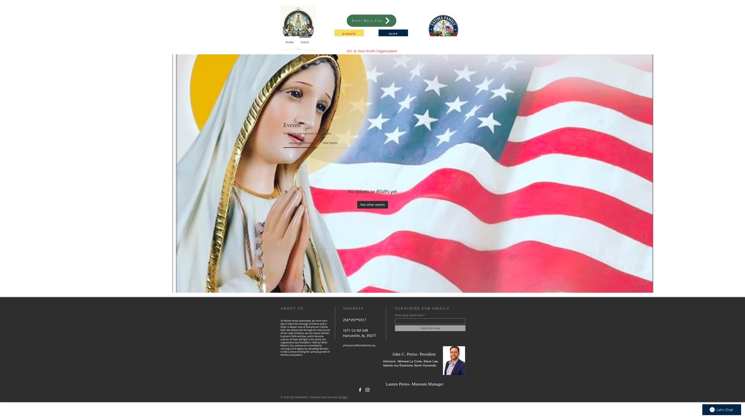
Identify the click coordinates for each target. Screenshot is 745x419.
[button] (349, 33)
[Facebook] (360, 390)
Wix (345, 397)
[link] (300, 143)
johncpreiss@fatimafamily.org (359, 345)
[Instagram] (367, 390)
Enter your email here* (410, 315)
